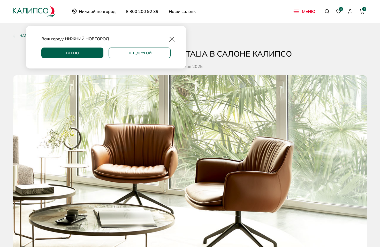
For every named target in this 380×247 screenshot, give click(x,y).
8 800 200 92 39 (142, 11)
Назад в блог (33, 35)
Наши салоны (182, 11)
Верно (72, 53)
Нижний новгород (97, 11)
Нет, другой (139, 53)
